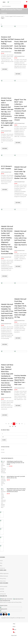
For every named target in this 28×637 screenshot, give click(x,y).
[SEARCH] (25, 6)
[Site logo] (14, 2)
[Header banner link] (14, 318)
